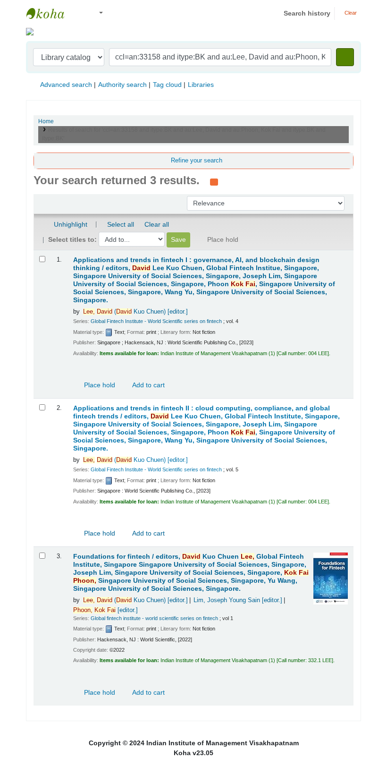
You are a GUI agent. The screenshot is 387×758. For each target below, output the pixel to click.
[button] (80, 13)
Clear (350, 13)
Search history (307, 13)
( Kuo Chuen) (135, 311)
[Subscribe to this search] (214, 181)
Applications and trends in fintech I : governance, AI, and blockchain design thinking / (204, 280)
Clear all (156, 224)
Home (46, 121)
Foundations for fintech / (191, 572)
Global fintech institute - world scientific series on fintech (154, 618)
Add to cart (148, 385)
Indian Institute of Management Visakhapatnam (50, 13)
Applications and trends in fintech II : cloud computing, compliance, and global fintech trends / (206, 428)
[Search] (345, 57)
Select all (120, 224)
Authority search (122, 84)
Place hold (98, 385)
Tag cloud (167, 84)
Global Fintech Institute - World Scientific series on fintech (156, 321)
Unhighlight (69, 224)
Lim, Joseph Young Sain (238, 600)
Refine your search (196, 160)
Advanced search (66, 84)
